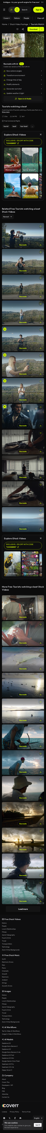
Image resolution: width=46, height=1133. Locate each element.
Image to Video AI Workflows (11, 1034)
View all (40, 18)
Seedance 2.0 (6, 1049)
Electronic (5, 977)
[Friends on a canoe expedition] (23, 814)
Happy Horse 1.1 (7, 1070)
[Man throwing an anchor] (23, 736)
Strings (4, 983)
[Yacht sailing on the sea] (23, 519)
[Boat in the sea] (23, 711)
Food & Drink (6, 938)
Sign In (38, 9)
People (4, 926)
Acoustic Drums (7, 986)
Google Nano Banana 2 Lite (11, 1052)
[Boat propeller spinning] (23, 891)
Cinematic (5, 971)
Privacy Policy (14, 1112)
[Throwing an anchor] (23, 762)
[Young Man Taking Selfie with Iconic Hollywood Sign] (23, 338)
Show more (5, 112)
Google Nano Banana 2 (9, 1046)
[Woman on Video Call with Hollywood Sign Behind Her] (23, 364)
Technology (6, 947)
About (4, 1079)
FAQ (3, 1091)
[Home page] (10, 1106)
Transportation (7, 944)
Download (33, 29)
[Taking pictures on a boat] (23, 840)
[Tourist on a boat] (23, 788)
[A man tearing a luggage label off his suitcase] (23, 442)
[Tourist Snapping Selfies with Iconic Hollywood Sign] (23, 312)
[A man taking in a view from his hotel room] (23, 467)
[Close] (43, 2)
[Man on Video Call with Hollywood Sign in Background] (23, 287)
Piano (4, 968)
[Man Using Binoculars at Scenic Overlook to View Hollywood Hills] (23, 235)
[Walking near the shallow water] (23, 659)
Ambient (4, 980)
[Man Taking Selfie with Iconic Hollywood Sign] (23, 261)
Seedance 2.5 (6, 1043)
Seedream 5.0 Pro (8, 1064)
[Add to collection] (17, 29)
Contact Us (5, 1097)
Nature (4, 923)
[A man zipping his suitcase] (23, 493)
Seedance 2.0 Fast (8, 1055)
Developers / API (7, 1085)
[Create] (11, 9)
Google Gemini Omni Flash (11, 1061)
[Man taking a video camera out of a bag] (23, 633)
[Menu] (4, 9)
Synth (4, 959)
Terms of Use (26, 1112)
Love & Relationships (9, 929)
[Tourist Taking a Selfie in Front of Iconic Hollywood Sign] (23, 390)
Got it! (37, 1125)
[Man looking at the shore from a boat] (23, 866)
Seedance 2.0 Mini (8, 1058)
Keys (3, 965)
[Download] (40, 245)
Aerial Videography (8, 935)
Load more (23, 909)
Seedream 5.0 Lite (8, 1067)
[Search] (17, 9)
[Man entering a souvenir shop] (23, 607)
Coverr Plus (5, 1082)
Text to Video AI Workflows (11, 1031)
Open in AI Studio (24, 99)
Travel (4, 941)
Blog (3, 1088)
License (4, 1112)
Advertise (5, 1094)
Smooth (4, 974)
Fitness (4, 932)
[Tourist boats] (23, 685)
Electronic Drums (7, 962)
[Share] (23, 29)
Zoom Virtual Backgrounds (11, 950)
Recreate (23, 245)
